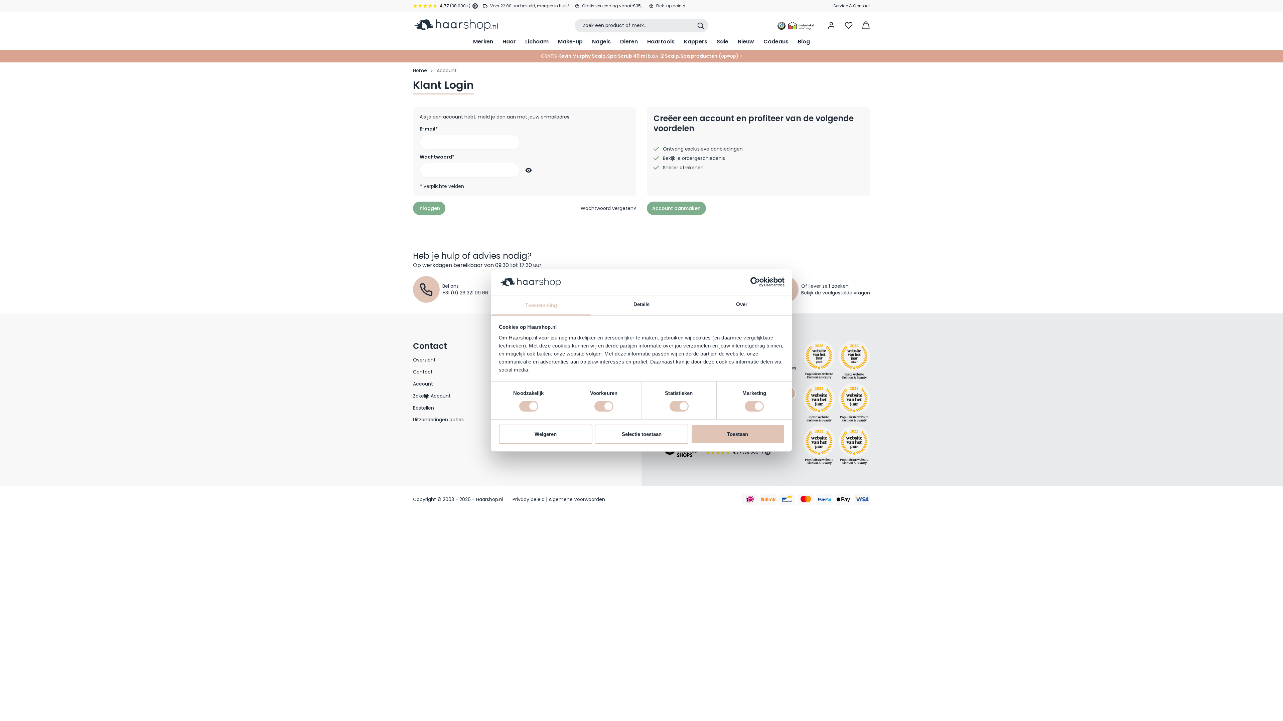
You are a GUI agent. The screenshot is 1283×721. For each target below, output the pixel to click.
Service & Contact (851, 6)
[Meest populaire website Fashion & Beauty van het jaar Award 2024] (854, 402)
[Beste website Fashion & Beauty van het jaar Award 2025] (819, 360)
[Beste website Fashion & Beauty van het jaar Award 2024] (819, 402)
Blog (804, 41)
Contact (423, 372)
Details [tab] (641, 304)
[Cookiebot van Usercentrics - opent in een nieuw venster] (755, 282)
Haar (509, 41)
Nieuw (746, 41)
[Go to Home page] (455, 25)
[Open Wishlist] (849, 25)
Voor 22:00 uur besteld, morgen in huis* (530, 6)
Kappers (695, 41)
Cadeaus (776, 41)
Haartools (661, 41)
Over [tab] (741, 304)
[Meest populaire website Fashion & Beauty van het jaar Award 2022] (854, 445)
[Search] (700, 25)
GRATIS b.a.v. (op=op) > (641, 56)
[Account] (831, 25)
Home (420, 70)
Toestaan (737, 434)
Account (423, 384)
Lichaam (537, 41)
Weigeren (546, 434)
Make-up (570, 41)
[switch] (603, 406)
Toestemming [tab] (541, 305)
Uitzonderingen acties (438, 419)
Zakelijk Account (432, 396)
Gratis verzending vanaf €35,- (613, 6)
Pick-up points (670, 6)
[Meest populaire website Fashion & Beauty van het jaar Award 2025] (854, 360)
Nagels (601, 41)
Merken (483, 41)
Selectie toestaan (642, 434)
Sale (722, 41)
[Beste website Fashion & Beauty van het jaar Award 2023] (819, 445)
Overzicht (424, 359)
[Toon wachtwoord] (527, 170)
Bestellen (423, 408)
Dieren (629, 41)
